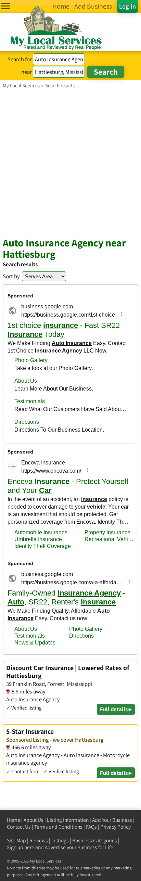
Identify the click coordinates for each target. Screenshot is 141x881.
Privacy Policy (115, 826)
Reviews (38, 840)
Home (13, 820)
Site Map (16, 840)
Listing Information (68, 820)
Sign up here (20, 847)
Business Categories (94, 840)
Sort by (11, 276)
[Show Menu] (5, 6)
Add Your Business (112, 820)
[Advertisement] (70, 162)
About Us (33, 820)
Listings (60, 840)
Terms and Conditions (58, 826)
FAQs (91, 826)
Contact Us (19, 826)
